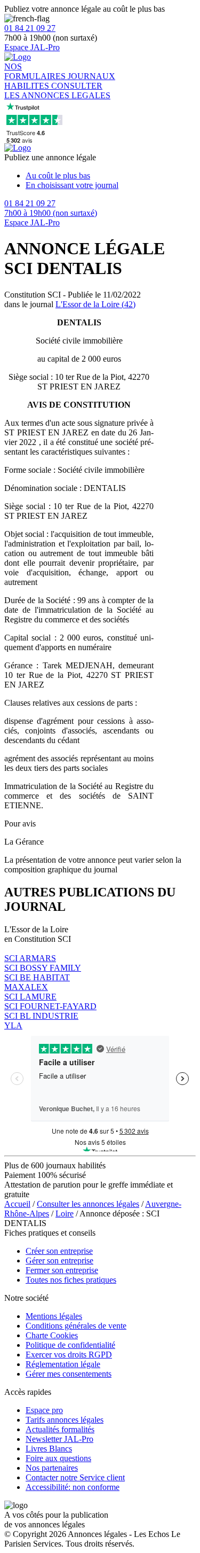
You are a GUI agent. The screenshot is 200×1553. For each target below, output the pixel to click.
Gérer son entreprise (59, 1260)
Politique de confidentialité (70, 1344)
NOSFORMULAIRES (36, 71)
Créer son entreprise (59, 1250)
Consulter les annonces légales (88, 1203)
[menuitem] (111, 176)
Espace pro (44, 1410)
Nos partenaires (52, 1467)
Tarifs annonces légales (64, 1419)
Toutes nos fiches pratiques (71, 1279)
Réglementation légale (63, 1364)
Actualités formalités (60, 1429)
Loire (64, 1213)
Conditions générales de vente (76, 1325)
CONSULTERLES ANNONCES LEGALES (57, 90)
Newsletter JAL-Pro (59, 1438)
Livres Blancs (49, 1448)
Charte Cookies (52, 1335)
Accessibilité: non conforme (72, 1487)
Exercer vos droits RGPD (69, 1354)
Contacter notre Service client (75, 1477)
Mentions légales (54, 1316)
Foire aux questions (58, 1458)
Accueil (17, 1203)
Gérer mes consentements (68, 1373)
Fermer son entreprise (62, 1270)
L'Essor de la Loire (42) (95, 304)
